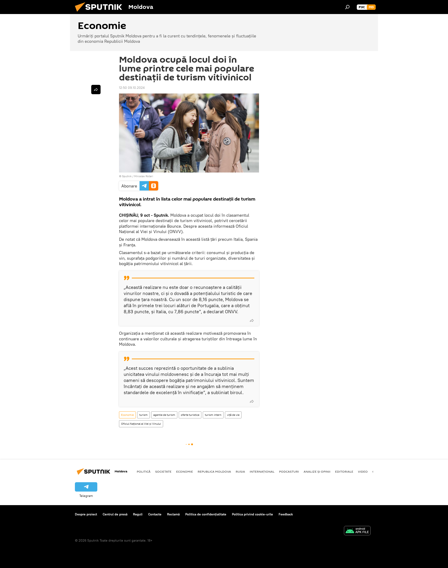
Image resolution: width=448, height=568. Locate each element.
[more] (251, 320)
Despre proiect (86, 514)
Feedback (286, 514)
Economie (127, 415)
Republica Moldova (214, 471)
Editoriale (344, 471)
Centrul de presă (115, 514)
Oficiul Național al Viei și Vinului (141, 423)
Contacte (154, 514)
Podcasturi (289, 471)
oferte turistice (190, 415)
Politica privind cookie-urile (252, 514)
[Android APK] (357, 531)
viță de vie (233, 415)
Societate (163, 471)
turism (143, 415)
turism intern (213, 415)
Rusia (240, 471)
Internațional (262, 471)
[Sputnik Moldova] (100, 13)
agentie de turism (164, 415)
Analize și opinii (317, 471)
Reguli (138, 514)
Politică (143, 471)
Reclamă (173, 514)
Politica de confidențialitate (205, 514)
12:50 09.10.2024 (132, 88)
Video (363, 471)
